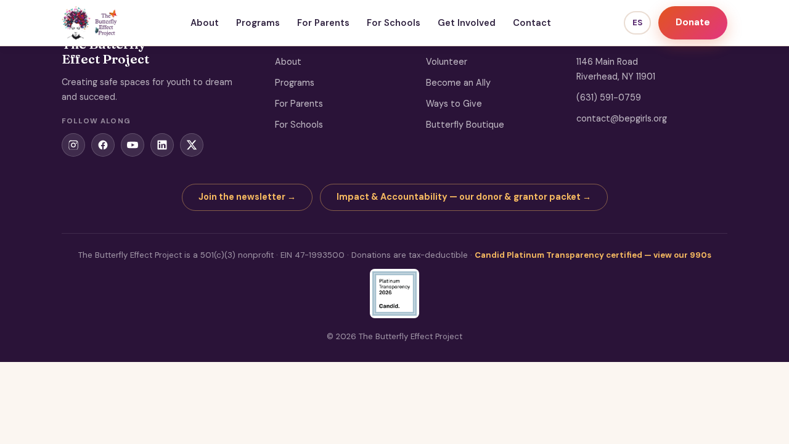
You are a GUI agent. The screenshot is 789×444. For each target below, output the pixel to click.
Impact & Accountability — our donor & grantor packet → (464, 196)
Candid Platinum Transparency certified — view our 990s (593, 255)
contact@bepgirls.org (621, 118)
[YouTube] (132, 145)
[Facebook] (103, 145)
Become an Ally (458, 82)
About (204, 23)
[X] (191, 145)
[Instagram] (73, 145)
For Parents (323, 23)
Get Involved (467, 23)
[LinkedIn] (162, 145)
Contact (532, 23)
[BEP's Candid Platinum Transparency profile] (394, 293)
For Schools (393, 23)
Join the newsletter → (247, 196)
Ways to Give (454, 103)
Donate (693, 22)
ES (637, 22)
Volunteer (446, 61)
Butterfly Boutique (465, 124)
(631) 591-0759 (608, 97)
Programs (258, 23)
